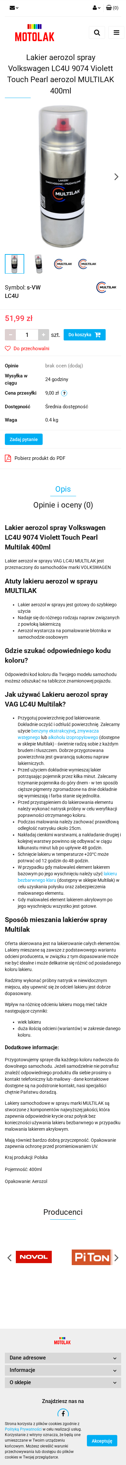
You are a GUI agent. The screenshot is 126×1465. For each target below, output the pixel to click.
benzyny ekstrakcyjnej (53, 730)
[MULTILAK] (106, 286)
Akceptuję (102, 1441)
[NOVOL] (34, 1257)
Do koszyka (80, 334)
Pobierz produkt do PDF (40, 458)
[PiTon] (92, 1257)
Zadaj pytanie (24, 439)
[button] (112, 8)
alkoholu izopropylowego (73, 737)
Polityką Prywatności (23, 1429)
